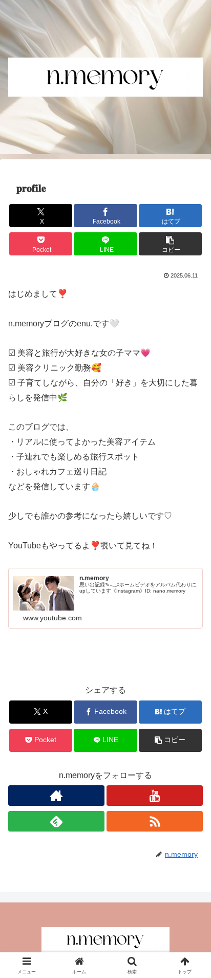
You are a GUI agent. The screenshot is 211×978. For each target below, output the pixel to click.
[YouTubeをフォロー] (155, 795)
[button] (170, 243)
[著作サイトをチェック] (56, 795)
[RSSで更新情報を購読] (155, 821)
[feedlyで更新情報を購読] (56, 821)
